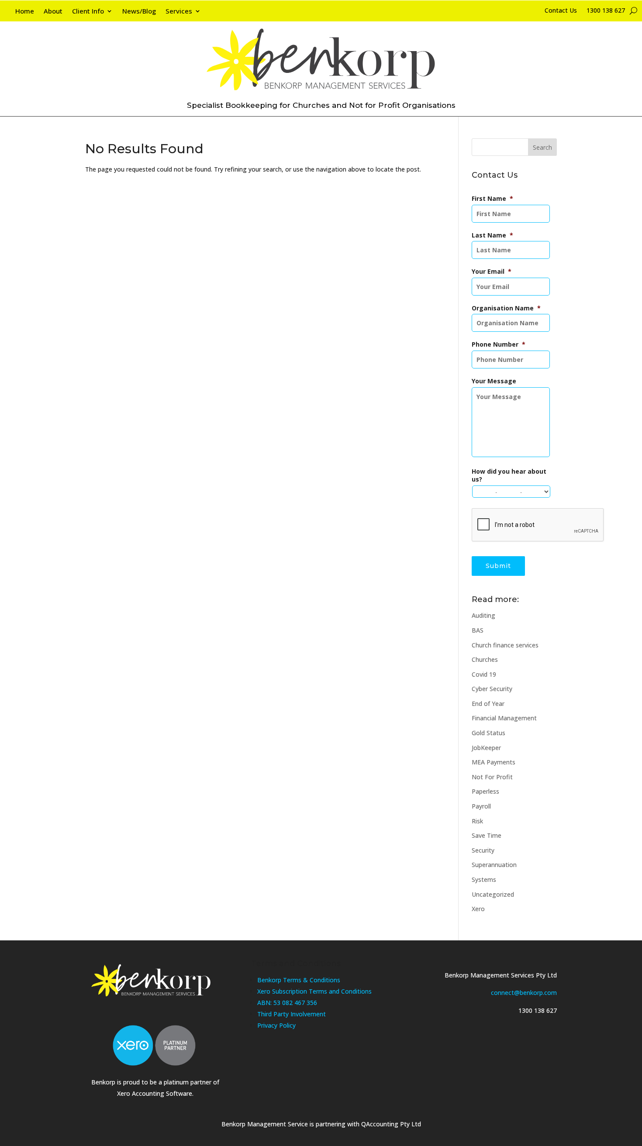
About (53, 11)
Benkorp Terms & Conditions (298, 980)
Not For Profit (492, 777)
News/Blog (139, 11)
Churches (485, 659)
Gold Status (488, 733)
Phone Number (498, 344)
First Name (492, 199)
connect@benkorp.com (524, 992)
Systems (484, 879)
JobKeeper (486, 747)
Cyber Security (492, 689)
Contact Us (561, 10)
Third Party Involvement (291, 1014)
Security (483, 850)
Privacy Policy (276, 1025)
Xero (478, 909)
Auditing (483, 615)
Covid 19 (484, 674)
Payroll (481, 806)
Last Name (492, 235)
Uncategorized (493, 894)
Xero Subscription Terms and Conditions (314, 991)
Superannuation (494, 864)
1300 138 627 (606, 10)
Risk (477, 821)
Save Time (486, 835)
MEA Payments (493, 762)
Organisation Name (506, 308)
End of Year (488, 703)
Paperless (485, 791)
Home (24, 11)
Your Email (491, 271)
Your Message (494, 381)
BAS (477, 630)
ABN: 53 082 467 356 (287, 1002)
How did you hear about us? (509, 475)
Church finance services (505, 645)
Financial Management (504, 718)
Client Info (88, 11)
